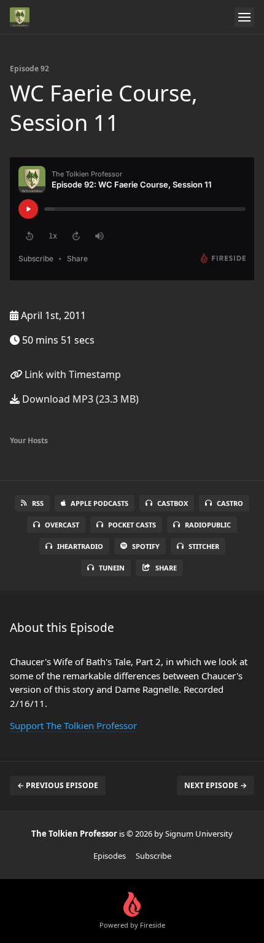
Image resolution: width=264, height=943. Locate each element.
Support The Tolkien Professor (73, 725)
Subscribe (153, 855)
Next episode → (215, 785)
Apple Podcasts (99, 503)
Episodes (109, 855)
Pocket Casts (132, 524)
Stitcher (203, 546)
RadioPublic (208, 524)
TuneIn (112, 567)
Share (166, 567)
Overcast (62, 524)
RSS (38, 503)
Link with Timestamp (71, 374)
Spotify (146, 546)
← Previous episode (57, 785)
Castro (230, 503)
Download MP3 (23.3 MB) (79, 399)
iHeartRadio (80, 546)
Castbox (172, 503)
